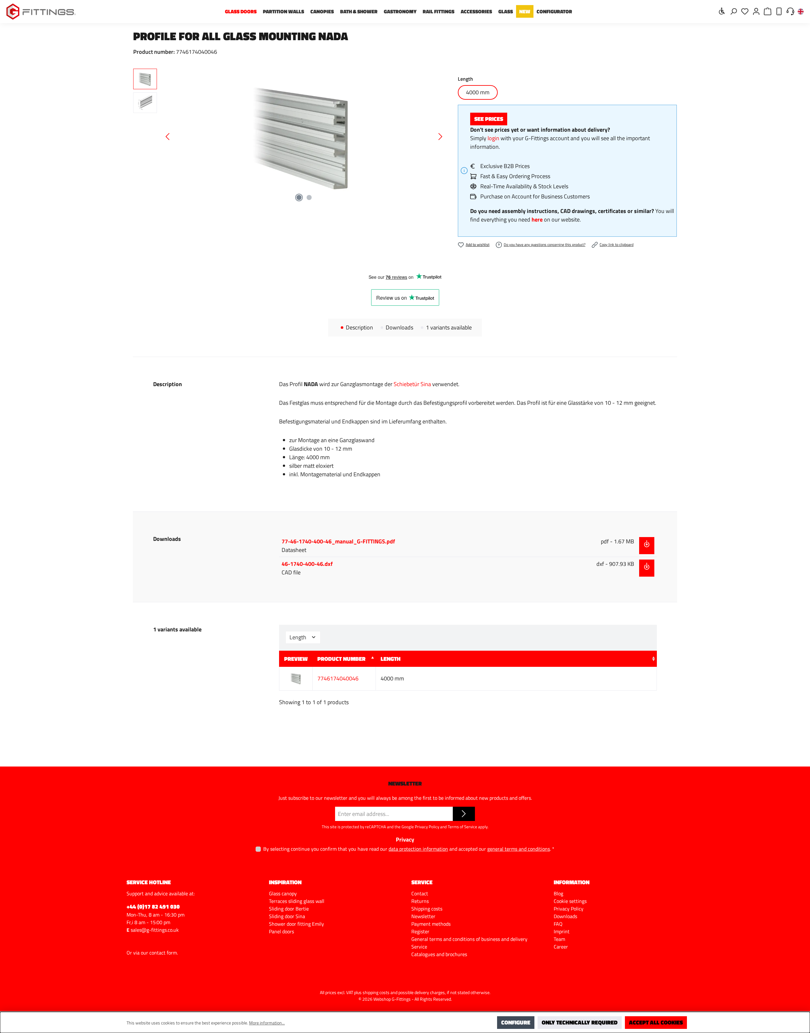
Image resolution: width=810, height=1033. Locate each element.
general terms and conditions (518, 849)
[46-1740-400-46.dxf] (646, 568)
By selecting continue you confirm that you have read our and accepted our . (408, 849)
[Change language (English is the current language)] (801, 12)
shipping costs (376, 992)
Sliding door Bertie (289, 908)
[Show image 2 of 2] (309, 197)
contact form (163, 952)
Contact (419, 893)
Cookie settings (570, 901)
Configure (515, 1022)
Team (559, 939)
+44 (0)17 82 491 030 (153, 906)
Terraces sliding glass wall (296, 901)
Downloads (399, 327)
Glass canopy (283, 893)
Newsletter (423, 916)
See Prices (488, 119)
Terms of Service (462, 826)
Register (420, 931)
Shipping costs (426, 908)
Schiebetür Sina (412, 384)
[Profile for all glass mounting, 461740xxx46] (304, 137)
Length (299, 637)
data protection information (418, 849)
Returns (420, 901)
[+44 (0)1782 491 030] (779, 10)
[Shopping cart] (767, 10)
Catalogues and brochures (439, 954)
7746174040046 (337, 678)
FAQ (558, 924)
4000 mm (477, 92)
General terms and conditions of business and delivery (469, 939)
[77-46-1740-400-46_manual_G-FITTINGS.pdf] (646, 545)
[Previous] (168, 136)
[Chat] (790, 10)
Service (419, 946)
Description (359, 327)
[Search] (733, 10)
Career (561, 946)
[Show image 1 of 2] (299, 197)
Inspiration (285, 882)
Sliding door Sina (287, 916)
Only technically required (580, 1022)
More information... (267, 1022)
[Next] (440, 136)
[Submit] (464, 814)
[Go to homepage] (41, 11)
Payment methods (431, 924)
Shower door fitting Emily (296, 924)
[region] (289, 137)
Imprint (562, 931)
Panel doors (281, 931)
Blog (558, 893)
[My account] (756, 10)
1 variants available (449, 327)
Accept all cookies (656, 1022)
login (493, 138)
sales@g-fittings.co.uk (155, 930)
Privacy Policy (427, 826)
